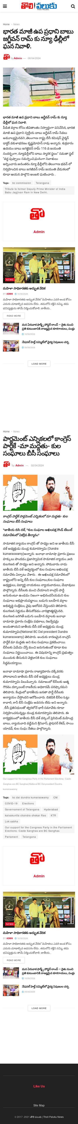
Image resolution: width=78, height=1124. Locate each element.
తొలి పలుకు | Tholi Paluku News (47, 1116)
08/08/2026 (29, 347)
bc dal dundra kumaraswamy (30, 797)
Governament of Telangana (22, 809)
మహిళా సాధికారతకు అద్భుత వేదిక (24, 288)
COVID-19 (11, 803)
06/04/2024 (34, 58)
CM (55, 797)
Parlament (11, 836)
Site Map (39, 1105)
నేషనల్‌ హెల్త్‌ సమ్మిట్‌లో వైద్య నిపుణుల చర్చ (45, 342)
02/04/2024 (37, 465)
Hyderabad (51, 809)
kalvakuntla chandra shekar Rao (25, 815)
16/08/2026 (22, 293)
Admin (18, 58)
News (16, 24)
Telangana (42, 183)
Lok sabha (11, 821)
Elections (28, 803)
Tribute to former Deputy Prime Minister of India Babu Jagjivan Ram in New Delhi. (35, 190)
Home (6, 24)
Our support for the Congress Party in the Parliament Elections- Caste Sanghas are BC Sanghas (38, 829)
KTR (53, 815)
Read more (14, 315)
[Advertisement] (39, 397)
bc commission (21, 183)
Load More (39, 363)
